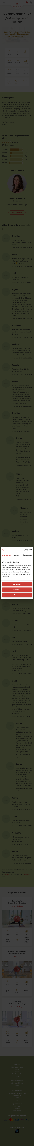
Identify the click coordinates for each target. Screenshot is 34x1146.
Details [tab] (16, 555)
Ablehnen (17, 595)
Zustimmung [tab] (6, 555)
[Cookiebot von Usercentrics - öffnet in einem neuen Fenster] (24, 550)
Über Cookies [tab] (27, 555)
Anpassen (16, 589)
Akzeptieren (17, 584)
